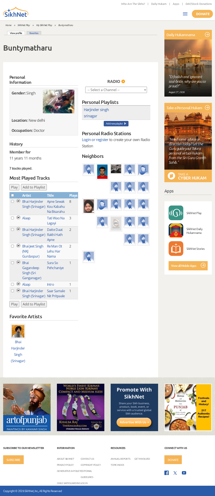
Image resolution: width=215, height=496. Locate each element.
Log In (84, 482)
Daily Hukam (158, 3)
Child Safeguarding (68, 482)
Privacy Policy (65, 464)
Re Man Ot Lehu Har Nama (54, 251)
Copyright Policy (91, 464)
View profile (17, 33)
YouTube (184, 473)
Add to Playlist (34, 187)
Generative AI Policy (69, 470)
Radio (113, 81)
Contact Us (87, 458)
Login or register (95, 139)
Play (14, 187)
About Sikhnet (65, 458)
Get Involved (142, 458)
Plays (73, 195)
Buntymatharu (65, 25)
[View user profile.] (58, 101)
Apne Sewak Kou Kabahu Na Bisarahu (56, 206)
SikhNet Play (23, 25)
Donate (203, 14)
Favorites (33, 33)
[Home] (15, 12)
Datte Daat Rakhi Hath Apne (55, 234)
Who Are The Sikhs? (133, 3)
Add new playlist (114, 123)
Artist (26, 195)
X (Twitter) (175, 473)
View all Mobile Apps (183, 266)
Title (50, 195)
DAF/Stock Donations (199, 3)
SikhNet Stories (195, 248)
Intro (50, 284)
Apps (176, 3)
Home (8, 25)
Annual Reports (120, 458)
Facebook (166, 473)
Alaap (26, 218)
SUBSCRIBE (13, 460)
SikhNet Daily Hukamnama (194, 230)
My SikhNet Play (44, 25)
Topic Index (117, 464)
